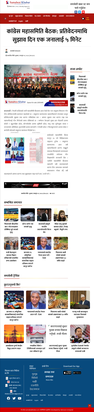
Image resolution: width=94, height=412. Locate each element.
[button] (5, 18)
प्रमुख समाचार (19, 16)
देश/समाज (34, 389)
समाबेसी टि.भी (12, 21)
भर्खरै (26, 21)
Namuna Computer (67, 410)
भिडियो (35, 378)
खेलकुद (54, 16)
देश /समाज (38, 16)
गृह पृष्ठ (11, 16)
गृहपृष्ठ (34, 374)
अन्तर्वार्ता (61, 16)
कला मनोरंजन (70, 16)
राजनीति (34, 385)
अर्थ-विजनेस (46, 16)
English (21, 21)
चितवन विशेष (28, 16)
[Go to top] (89, 405)
